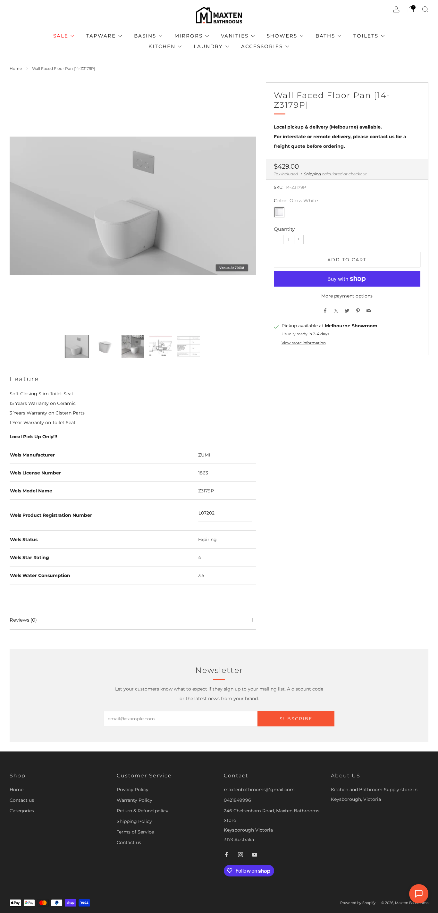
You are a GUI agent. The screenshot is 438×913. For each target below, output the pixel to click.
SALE (60, 36)
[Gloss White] (279, 212)
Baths (325, 36)
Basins (145, 36)
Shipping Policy (134, 821)
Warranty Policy (134, 800)
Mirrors (188, 36)
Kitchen (161, 46)
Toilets (365, 36)
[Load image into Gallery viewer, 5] (188, 346)
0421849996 (237, 800)
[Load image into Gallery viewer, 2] (104, 346)
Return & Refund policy (142, 811)
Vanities (234, 36)
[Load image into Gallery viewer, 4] (161, 346)
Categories (22, 811)
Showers (282, 36)
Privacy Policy (132, 789)
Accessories (262, 46)
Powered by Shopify (357, 902)
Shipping (312, 174)
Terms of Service (135, 832)
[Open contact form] (418, 893)
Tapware (101, 36)
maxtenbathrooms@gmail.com (259, 789)
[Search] (425, 9)
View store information (304, 343)
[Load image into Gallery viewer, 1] (76, 346)
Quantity (284, 229)
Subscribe (296, 719)
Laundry (208, 46)
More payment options (347, 296)
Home (16, 68)
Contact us (22, 800)
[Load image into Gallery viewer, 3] (133, 346)
